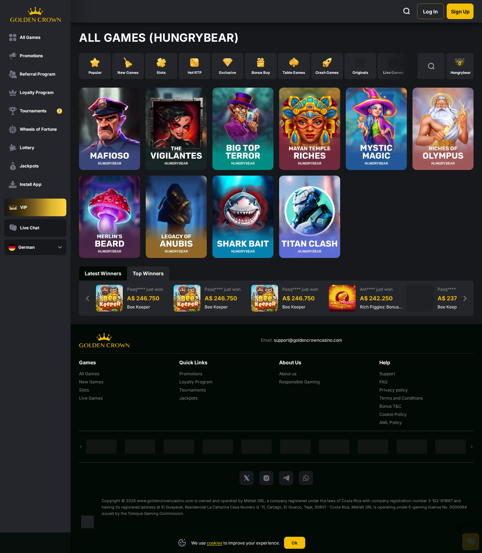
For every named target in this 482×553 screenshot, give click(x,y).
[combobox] (35, 247)
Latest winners (103, 273)
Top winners (148, 273)
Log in (430, 11)
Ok (294, 543)
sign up (460, 11)
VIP (23, 207)
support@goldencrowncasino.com (308, 340)
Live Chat (29, 227)
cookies (214, 543)
